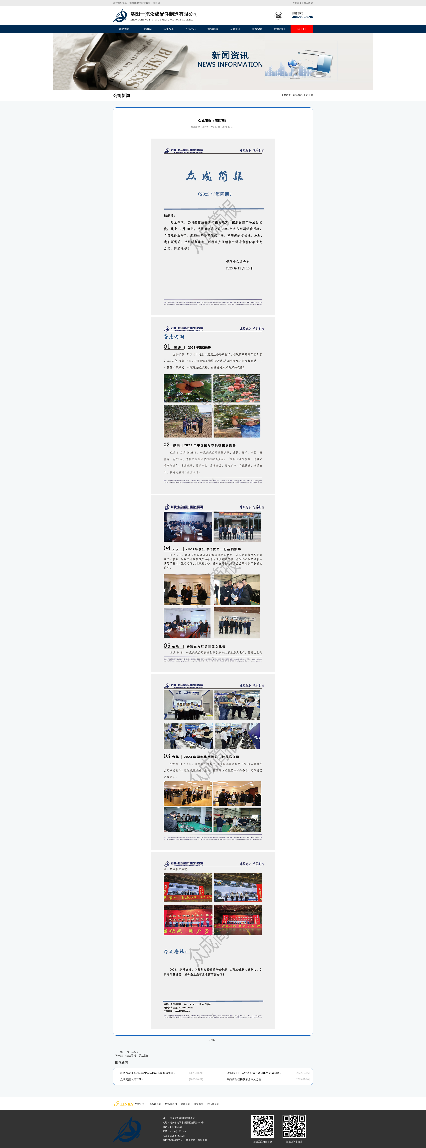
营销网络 (213, 29)
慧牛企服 (202, 1140)
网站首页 (124, 29)
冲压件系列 (213, 1104)
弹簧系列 (198, 1104)
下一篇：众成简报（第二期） (132, 1055)
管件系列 (185, 1104)
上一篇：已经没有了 (127, 1052)
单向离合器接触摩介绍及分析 (244, 1079)
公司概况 (146, 29)
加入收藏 (308, 3)
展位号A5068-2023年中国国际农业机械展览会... (148, 1073)
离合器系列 (155, 1104)
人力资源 (235, 29)
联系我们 (279, 29)
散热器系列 (171, 1104)
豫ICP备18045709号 (173, 1140)
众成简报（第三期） (132, 1079)
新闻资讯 (168, 29)
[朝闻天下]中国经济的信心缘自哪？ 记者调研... (254, 1073)
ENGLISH (301, 29)
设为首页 (297, 3)
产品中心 (190, 29)
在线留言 (257, 29)
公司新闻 (308, 95)
